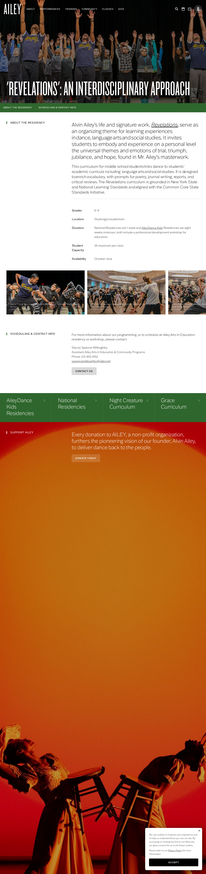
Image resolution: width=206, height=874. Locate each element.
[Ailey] (14, 9)
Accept (173, 862)
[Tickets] (190, 9)
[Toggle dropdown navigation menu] (126, 9)
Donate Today (85, 458)
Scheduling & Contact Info (57, 107)
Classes (107, 9)
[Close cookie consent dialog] (199, 830)
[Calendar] (183, 9)
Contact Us (84, 371)
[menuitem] (30, 9)
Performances (50, 9)
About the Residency (17, 107)
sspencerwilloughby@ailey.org (91, 361)
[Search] (176, 9)
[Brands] (198, 9)
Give (121, 9)
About (30, 9)
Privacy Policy (175, 850)
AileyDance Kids (152, 228)
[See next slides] (196, 289)
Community (89, 9)
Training (71, 9)
